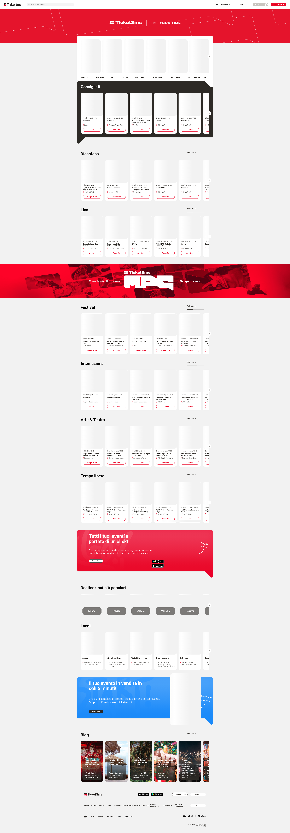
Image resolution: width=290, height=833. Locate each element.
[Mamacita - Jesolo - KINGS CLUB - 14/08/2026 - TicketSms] (190, 171)
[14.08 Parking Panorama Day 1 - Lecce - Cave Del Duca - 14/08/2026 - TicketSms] (116, 493)
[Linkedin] (199, 816)
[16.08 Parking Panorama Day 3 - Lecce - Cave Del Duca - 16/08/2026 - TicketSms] (190, 493)
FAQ (109, 805)
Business (94, 805)
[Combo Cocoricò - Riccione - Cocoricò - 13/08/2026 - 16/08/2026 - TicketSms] (116, 171)
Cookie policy (167, 805)
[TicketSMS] (12, 4)
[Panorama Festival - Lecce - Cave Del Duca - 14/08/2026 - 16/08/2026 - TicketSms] (141, 324)
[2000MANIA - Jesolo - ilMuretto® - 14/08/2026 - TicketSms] (165, 171)
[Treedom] (203, 816)
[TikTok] (195, 816)
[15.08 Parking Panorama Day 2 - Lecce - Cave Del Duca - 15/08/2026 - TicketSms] (165, 493)
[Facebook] (189, 816)
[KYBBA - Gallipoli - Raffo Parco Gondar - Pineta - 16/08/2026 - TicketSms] (141, 227)
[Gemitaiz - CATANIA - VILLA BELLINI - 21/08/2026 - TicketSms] (190, 227)
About (86, 805)
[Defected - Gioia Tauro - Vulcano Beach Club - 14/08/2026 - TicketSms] (116, 104)
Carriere (102, 805)
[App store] (143, 794)
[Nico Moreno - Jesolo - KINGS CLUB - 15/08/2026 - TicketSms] (190, 104)
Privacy (137, 805)
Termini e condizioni (179, 805)
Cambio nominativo (154, 805)
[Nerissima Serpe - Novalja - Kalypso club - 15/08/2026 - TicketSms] (116, 381)
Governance (128, 805)
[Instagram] (192, 816)
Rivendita (145, 805)
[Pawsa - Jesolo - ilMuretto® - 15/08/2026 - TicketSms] (165, 104)
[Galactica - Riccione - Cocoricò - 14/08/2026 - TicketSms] (92, 104)
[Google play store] (158, 794)
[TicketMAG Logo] (184, 816)
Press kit (117, 805)
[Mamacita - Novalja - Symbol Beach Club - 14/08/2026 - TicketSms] (92, 381)
